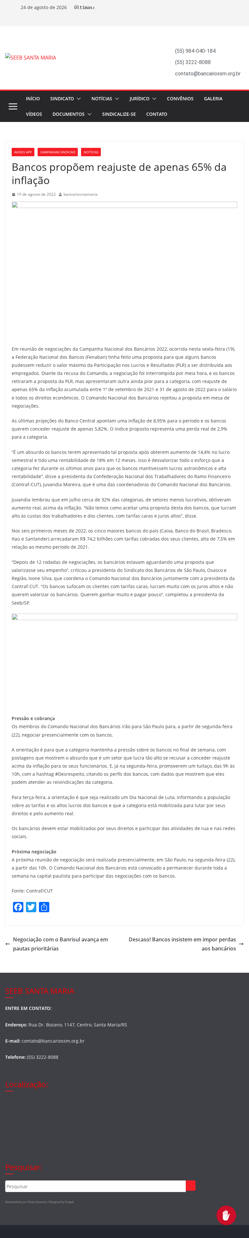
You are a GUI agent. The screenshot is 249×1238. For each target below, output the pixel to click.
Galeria (213, 98)
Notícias (101, 98)
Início (33, 98)
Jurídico (139, 98)
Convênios (180, 98)
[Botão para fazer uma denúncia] (226, 1215)
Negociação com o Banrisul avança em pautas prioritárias (60, 944)
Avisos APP (23, 152)
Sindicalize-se (119, 114)
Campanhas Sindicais (57, 152)
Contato (156, 114)
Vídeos (34, 114)
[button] (77, 98)
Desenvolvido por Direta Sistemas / (27, 1202)
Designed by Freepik (61, 1202)
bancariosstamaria (81, 194)
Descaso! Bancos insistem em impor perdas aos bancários (182, 944)
